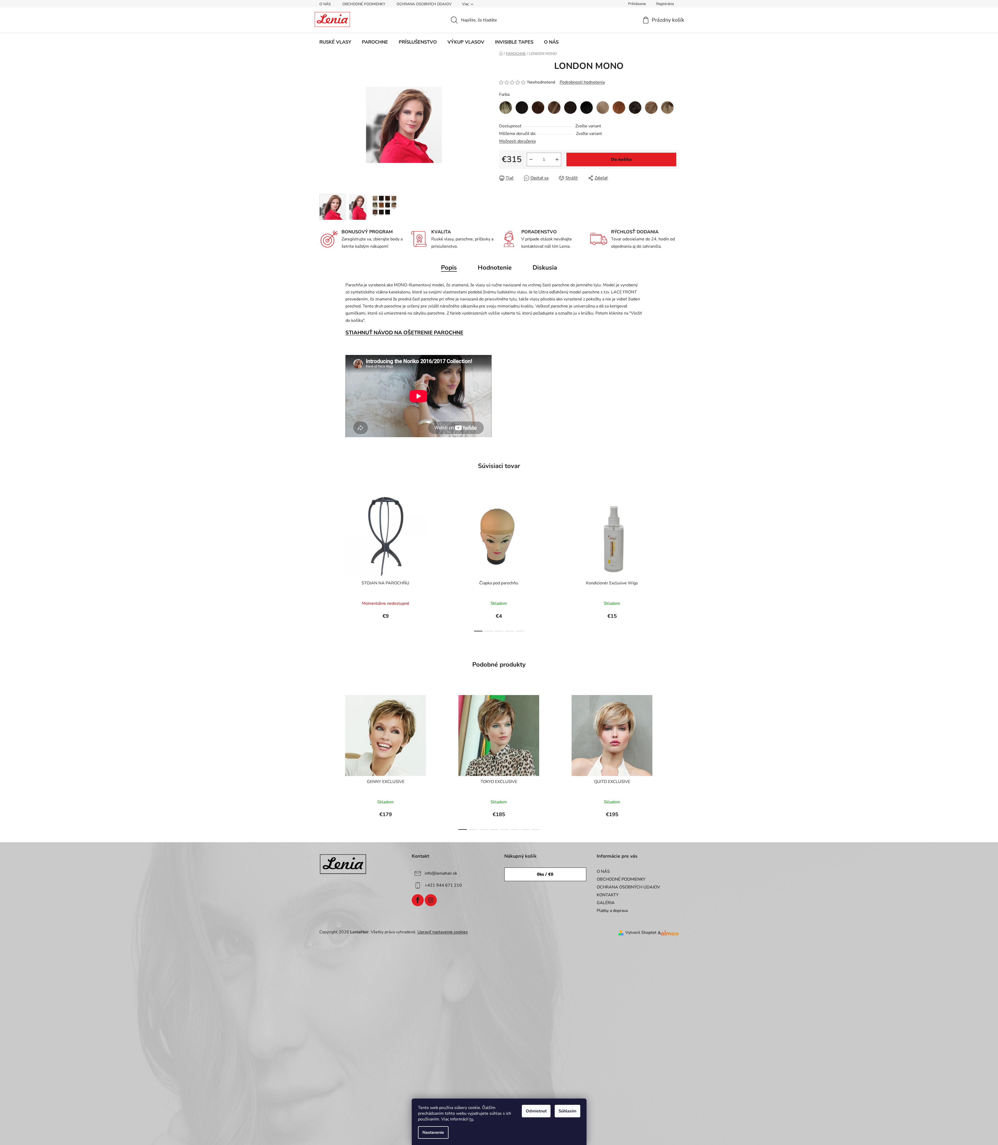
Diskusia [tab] (545, 267)
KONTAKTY (608, 895)
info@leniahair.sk (441, 873)
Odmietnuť (536, 1111)
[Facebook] (418, 900)
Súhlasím (567, 1111)
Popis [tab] (449, 267)
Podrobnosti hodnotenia (582, 82)
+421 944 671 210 (443, 885)
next (675, 562)
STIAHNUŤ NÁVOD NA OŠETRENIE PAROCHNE (404, 332)
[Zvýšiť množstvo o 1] (557, 159)
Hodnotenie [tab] (495, 267)
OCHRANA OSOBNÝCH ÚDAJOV (424, 4)
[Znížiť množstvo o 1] (531, 159)
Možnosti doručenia (517, 141)
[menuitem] (335, 42)
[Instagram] (431, 900)
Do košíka (621, 159)
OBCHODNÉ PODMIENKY (363, 4)
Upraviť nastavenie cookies (442, 932)
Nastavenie (433, 1132)
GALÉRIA (606, 903)
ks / (545, 874)
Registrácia (665, 3)
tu (471, 1119)
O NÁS (325, 4)
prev (323, 562)
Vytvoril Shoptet (640, 932)
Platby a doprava (612, 910)
